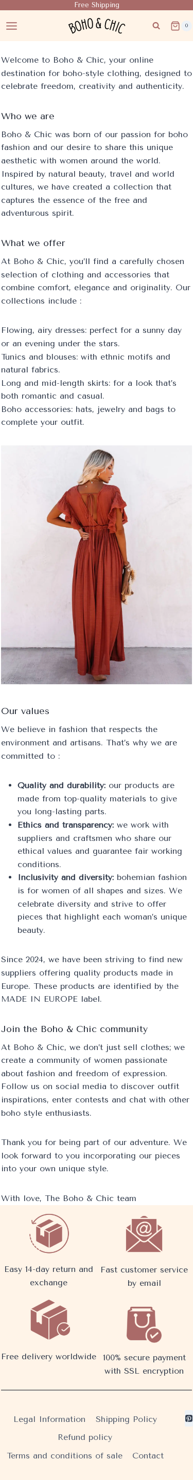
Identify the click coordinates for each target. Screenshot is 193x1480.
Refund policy (85, 1437)
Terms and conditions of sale (64, 1455)
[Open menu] (12, 25)
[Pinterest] (189, 1418)
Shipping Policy (126, 1419)
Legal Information (49, 1419)
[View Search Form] (156, 26)
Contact (148, 1455)
